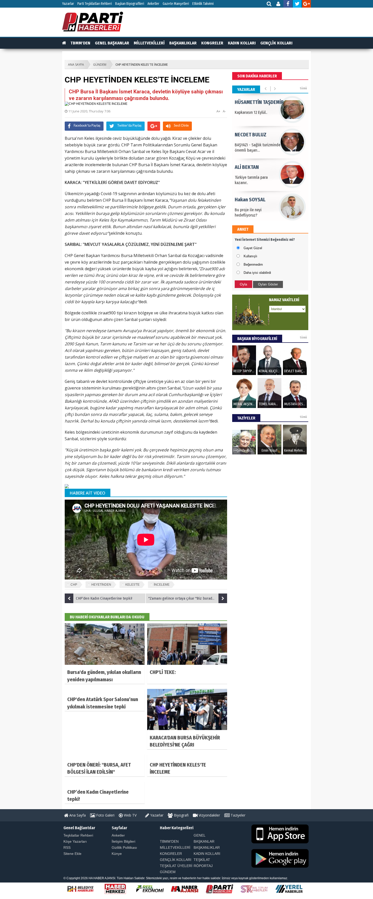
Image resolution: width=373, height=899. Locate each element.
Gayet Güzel (253, 248)
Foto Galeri (104, 815)
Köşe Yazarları (75, 841)
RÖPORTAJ (203, 866)
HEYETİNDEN (101, 584)
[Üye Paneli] (278, 4)
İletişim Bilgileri (123, 841)
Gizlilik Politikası (124, 847)
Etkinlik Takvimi (203, 4)
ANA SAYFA (76, 64)
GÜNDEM (99, 64)
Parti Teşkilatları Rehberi (94, 4)
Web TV (130, 815)
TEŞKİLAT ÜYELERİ (176, 866)
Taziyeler (237, 815)
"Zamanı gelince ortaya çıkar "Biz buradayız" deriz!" (187, 598)
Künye (117, 854)
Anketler (153, 4)
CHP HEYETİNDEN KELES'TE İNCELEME (141, 64)
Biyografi (181, 815)
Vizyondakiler (209, 815)
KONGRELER (212, 43)
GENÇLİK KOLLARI (276, 43)
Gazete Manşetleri (176, 4)
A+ (218, 111)
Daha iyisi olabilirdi (257, 273)
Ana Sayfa (77, 815)
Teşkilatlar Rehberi (78, 835)
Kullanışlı (250, 256)
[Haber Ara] (269, 4)
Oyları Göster (268, 284)
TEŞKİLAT (202, 860)
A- (224, 111)
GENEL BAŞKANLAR (112, 43)
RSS (67, 847)
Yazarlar (68, 4)
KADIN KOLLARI (242, 43)
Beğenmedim (253, 264)
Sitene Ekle (72, 854)
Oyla (243, 284)
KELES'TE (132, 584)
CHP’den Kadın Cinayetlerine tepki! (104, 598)
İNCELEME (161, 584)
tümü (303, 88)
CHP (74, 584)
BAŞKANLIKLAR (183, 43)
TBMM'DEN (80, 43)
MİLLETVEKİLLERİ (149, 43)
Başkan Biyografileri (129, 4)
